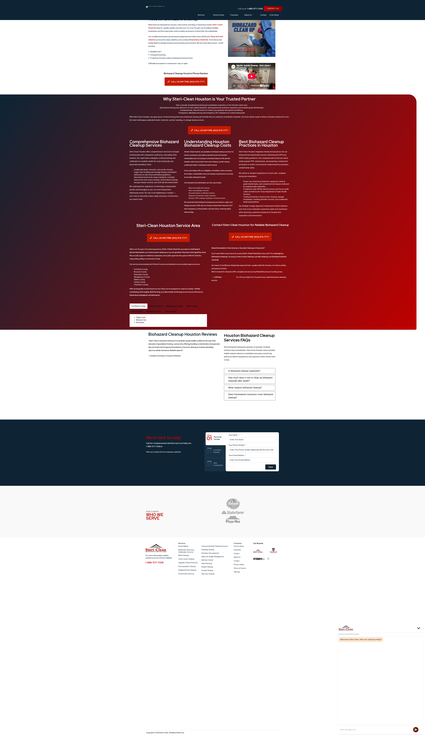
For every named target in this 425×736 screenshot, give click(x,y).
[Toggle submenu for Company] (251, 575)
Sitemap (237, 572)
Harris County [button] (137, 311)
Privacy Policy (239, 564)
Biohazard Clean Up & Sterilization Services (186, 551)
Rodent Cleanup (207, 567)
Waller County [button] (192, 306)
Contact (263, 15)
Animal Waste (183, 546)
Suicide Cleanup (207, 570)
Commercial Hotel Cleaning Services (214, 546)
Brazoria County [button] (156, 306)
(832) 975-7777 (229, 277)
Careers (237, 553)
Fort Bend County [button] (138, 306)
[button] (226, 371)
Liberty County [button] (170, 311)
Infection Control (207, 560)
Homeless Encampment (210, 553)
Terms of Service (240, 568)
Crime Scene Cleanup (186, 559)
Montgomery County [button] (174, 306)
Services (201, 15)
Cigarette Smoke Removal (187, 563)
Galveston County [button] (154, 311)
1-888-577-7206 (255, 8)
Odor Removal (206, 563)
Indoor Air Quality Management (212, 556)
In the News (274, 15)
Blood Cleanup (183, 555)
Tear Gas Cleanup (207, 574)
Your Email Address (237, 455)
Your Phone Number (237, 445)
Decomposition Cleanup (187, 566)
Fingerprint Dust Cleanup (187, 570)
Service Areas (218, 15)
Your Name (234, 435)
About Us (248, 15)
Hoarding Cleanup (207, 550)
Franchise (234, 15)
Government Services (186, 574)
